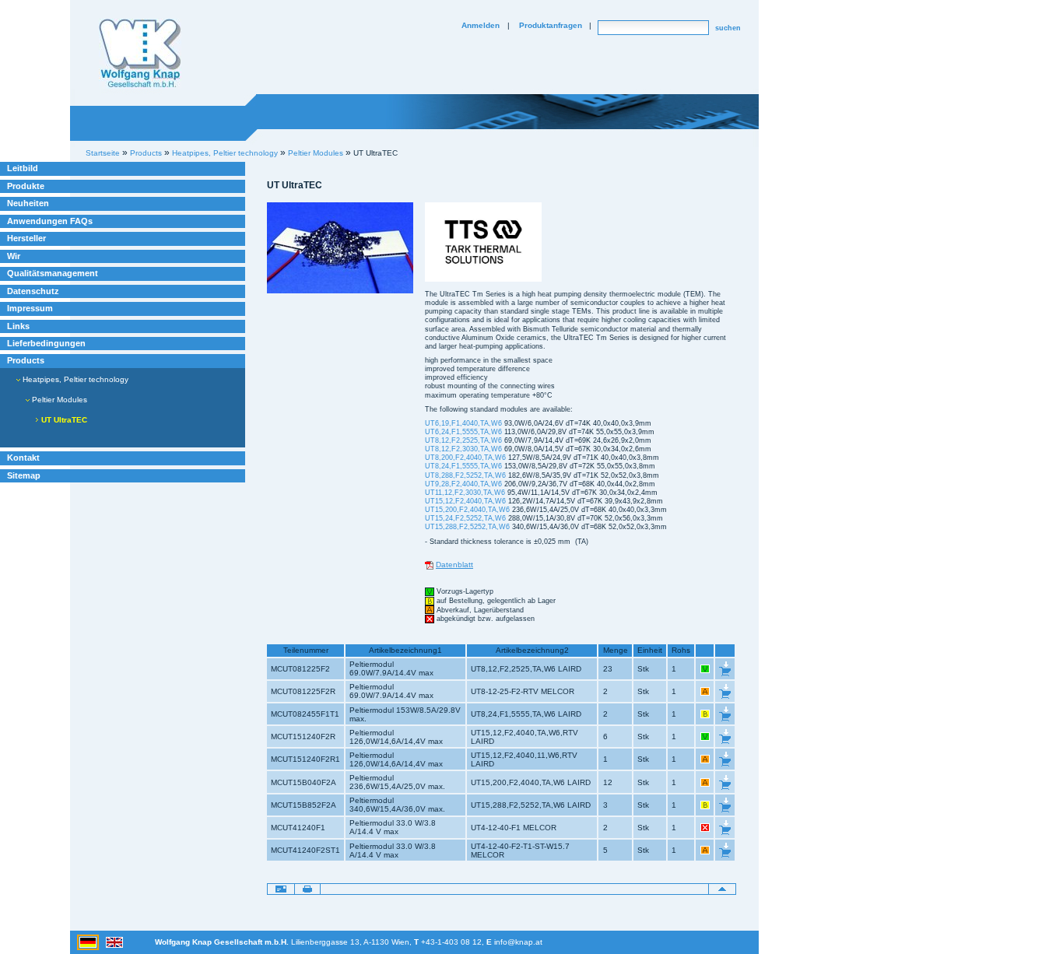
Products (25, 360)
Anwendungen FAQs (50, 221)
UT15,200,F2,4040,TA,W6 (467, 510)
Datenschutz (33, 291)
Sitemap (23, 475)
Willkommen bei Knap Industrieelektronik (140, 54)
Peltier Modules (315, 153)
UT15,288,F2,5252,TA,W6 (467, 527)
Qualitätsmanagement (52, 273)
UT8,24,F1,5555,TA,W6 (463, 466)
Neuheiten (28, 203)
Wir (13, 256)
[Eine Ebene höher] (722, 888)
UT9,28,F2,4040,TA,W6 (463, 484)
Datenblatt (454, 564)
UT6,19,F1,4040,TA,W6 (463, 423)
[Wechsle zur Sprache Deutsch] (89, 942)
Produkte (25, 186)
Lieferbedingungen (46, 343)
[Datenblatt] (429, 564)
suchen (728, 28)
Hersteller (26, 238)
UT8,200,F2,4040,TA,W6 (465, 457)
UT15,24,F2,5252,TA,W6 (465, 518)
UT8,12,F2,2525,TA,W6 (463, 440)
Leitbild (22, 168)
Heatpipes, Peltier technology (74, 379)
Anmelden (480, 25)
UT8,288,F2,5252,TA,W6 (465, 475)
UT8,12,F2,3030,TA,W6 (463, 449)
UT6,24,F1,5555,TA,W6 (463, 432)
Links (18, 326)
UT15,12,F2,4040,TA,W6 (465, 501)
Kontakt (23, 457)
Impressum (30, 308)
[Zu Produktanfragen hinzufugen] (725, 668)
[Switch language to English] (114, 942)
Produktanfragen (550, 25)
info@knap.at (518, 942)
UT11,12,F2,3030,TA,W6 (465, 492)
